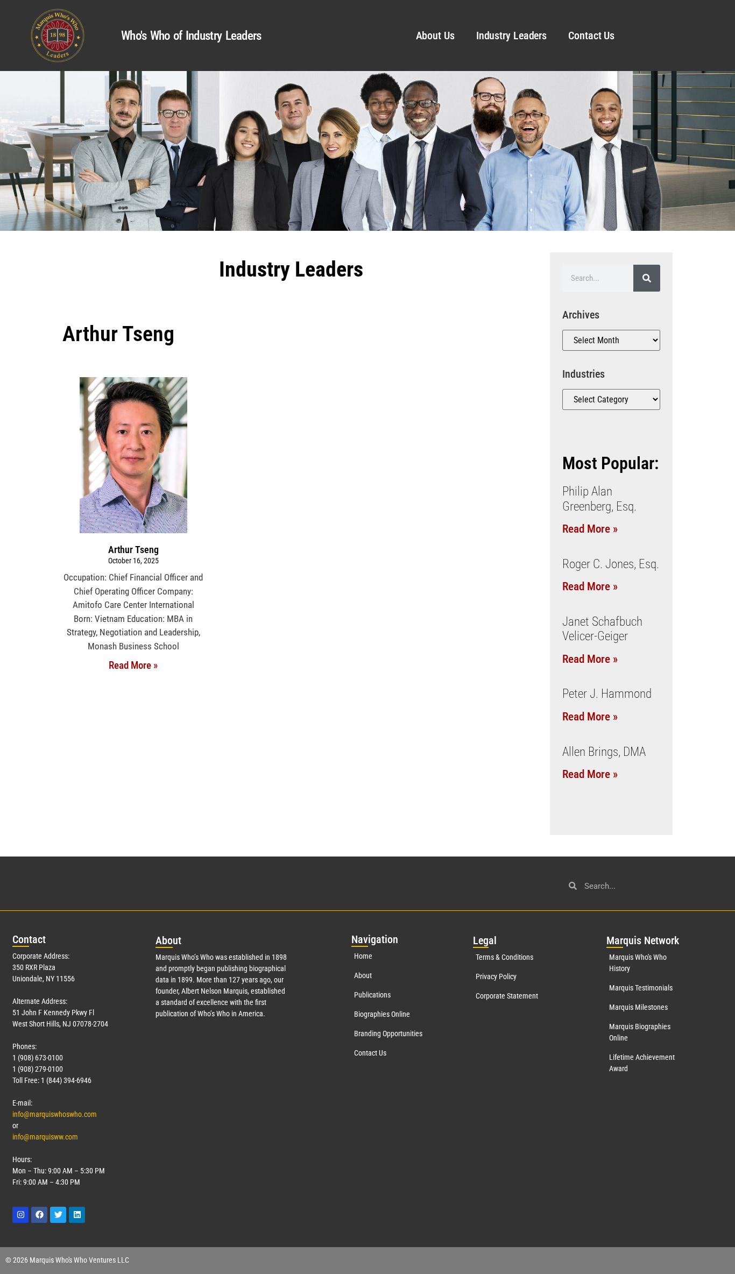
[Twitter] (58, 1215)
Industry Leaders (511, 35)
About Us (435, 35)
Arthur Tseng (133, 549)
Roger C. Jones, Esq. (610, 564)
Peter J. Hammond (607, 693)
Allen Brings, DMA (604, 752)
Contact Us (591, 35)
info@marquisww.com (45, 1137)
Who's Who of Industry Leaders (191, 36)
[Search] (646, 278)
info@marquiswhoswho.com (54, 1114)
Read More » (133, 665)
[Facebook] (39, 1215)
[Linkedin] (77, 1215)
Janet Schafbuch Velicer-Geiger (602, 629)
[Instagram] (20, 1215)
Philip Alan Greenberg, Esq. (599, 499)
